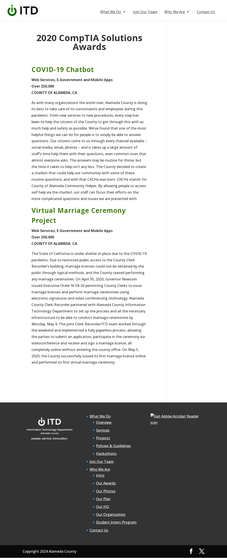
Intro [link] (100, 475)
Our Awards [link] (106, 483)
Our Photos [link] (105, 491)
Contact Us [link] (206, 11)
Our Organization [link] (110, 514)
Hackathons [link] (106, 453)
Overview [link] (104, 422)
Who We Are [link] (174, 11)
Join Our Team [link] (145, 11)
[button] (191, 551)
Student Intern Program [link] (116, 522)
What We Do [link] (110, 11)
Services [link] (103, 430)
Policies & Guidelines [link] (113, 445)
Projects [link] (103, 438)
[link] (23, 10)
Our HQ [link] (102, 506)
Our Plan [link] (103, 498)
